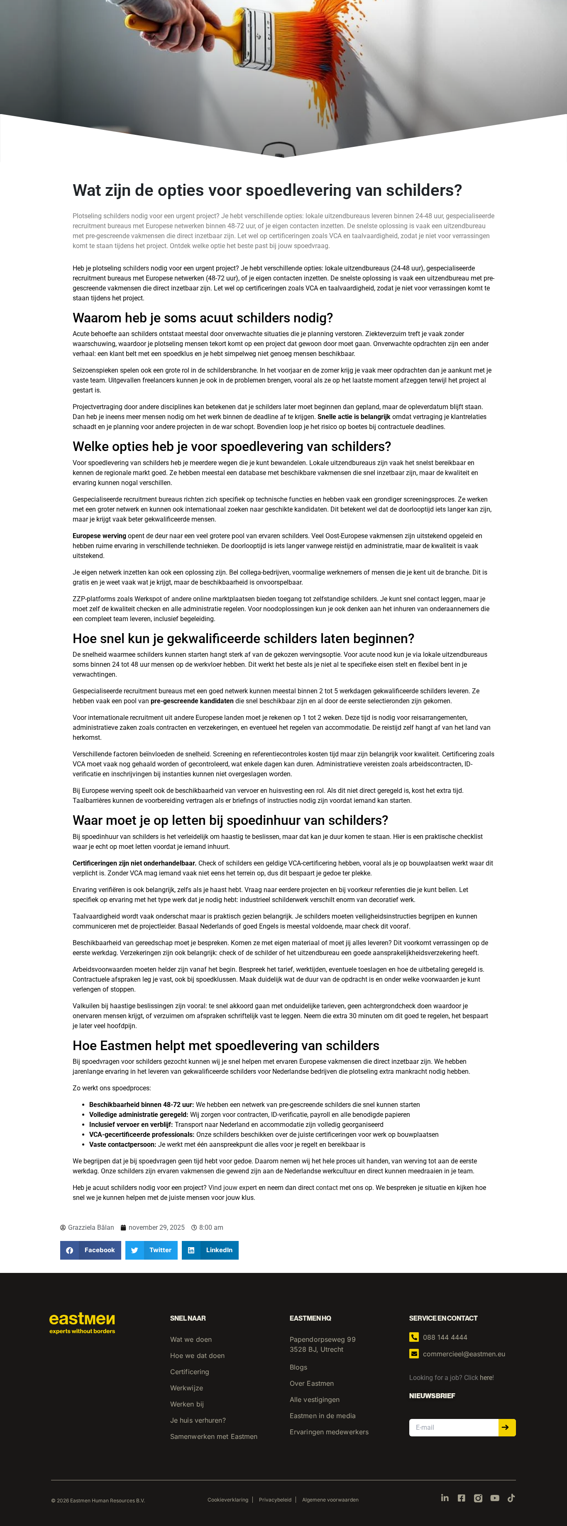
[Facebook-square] (461, 1498)
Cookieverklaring (228, 1500)
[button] (90, 1250)
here (486, 1378)
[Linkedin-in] (445, 1498)
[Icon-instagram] (478, 1498)
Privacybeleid (275, 1500)
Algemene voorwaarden (330, 1500)
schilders (136, 268)
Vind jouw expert (232, 1188)
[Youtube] (495, 1498)
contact (327, 1188)
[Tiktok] (511, 1498)
